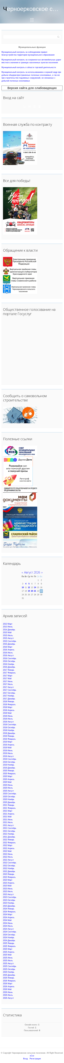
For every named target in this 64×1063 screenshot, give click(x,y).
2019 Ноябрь (8, 765)
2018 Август (8, 722)
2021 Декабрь (9, 837)
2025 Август (8, 963)
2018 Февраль (9, 704)
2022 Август (8, 860)
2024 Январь (8, 909)
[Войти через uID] (24, 106)
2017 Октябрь (9, 693)
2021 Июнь (8, 819)
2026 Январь (8, 978)
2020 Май (7, 782)
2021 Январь (8, 805)
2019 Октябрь (9, 762)
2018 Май (7, 713)
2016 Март (7, 647)
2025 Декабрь (9, 975)
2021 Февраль (9, 808)
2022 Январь (8, 840)
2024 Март (7, 914)
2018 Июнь (8, 716)
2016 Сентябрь (9, 658)
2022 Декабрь (9, 871)
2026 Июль (8, 995)
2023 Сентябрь (9, 897)
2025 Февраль (9, 946)
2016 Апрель (8, 650)
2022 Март (7, 845)
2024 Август (8, 929)
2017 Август (8, 687)
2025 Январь (8, 943)
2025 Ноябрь (8, 972)
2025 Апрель (8, 952)
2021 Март (7, 811)
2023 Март (7, 880)
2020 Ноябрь (8, 799)
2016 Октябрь (9, 661)
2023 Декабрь (9, 906)
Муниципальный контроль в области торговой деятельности (28, 67)
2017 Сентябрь (9, 690)
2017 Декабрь (9, 699)
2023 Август (8, 894)
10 (23, 587)
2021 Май (7, 817)
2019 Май (7, 747)
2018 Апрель (8, 710)
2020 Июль (8, 788)
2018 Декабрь (9, 733)
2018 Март (7, 707)
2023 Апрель (8, 883)
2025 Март (7, 949)
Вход (25, 1059)
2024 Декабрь (9, 940)
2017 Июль (8, 684)
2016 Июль (8, 653)
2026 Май (7, 989)
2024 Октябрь (9, 935)
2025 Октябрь (9, 969)
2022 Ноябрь (8, 868)
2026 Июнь (8, 992)
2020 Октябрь (9, 796)
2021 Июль (8, 822)
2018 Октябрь (9, 727)
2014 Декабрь (9, 630)
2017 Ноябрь (8, 696)
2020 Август (8, 791)
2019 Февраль (9, 739)
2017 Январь (8, 670)
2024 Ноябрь (8, 937)
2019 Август (8, 756)
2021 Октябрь (9, 831)
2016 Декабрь (9, 667)
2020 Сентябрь (9, 793)
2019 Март (7, 742)
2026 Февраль (9, 981)
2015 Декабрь (9, 644)
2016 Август (8, 655)
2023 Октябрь (9, 900)
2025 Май (7, 955)
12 (29, 587)
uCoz (32, 1056)
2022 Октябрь (9, 866)
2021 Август (8, 825)
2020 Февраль (9, 773)
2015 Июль (8, 635)
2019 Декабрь (9, 768)
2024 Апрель (8, 917)
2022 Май (7, 851)
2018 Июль (8, 719)
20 (32, 591)
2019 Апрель (8, 745)
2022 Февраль (9, 842)
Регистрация (35, 1059)
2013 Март (7, 624)
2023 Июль (8, 891)
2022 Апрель (8, 848)
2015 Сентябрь (9, 641)
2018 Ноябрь (8, 730)
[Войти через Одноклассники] (39, 106)
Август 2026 (32, 572)
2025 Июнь (8, 958)
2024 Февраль (9, 912)
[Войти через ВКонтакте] (29, 106)
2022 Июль (8, 857)
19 (29, 591)
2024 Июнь (8, 923)
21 (35, 591)
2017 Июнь (8, 681)
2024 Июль (8, 926)
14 (35, 587)
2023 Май (7, 886)
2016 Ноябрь (8, 664)
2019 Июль (8, 753)
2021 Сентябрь (9, 828)
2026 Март (7, 983)
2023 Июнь (8, 889)
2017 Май (7, 678)
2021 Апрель (8, 814)
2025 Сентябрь (9, 966)
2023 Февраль (9, 877)
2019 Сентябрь (9, 759)
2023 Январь (8, 874)
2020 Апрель (8, 779)
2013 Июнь (8, 627)
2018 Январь (8, 701)
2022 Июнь (8, 854)
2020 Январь (8, 770)
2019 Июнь (8, 750)
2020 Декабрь (9, 802)
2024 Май (7, 920)
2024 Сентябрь (9, 932)
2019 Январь (8, 736)
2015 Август (8, 638)
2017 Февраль (9, 673)
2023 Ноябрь (8, 903)
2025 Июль (8, 960)
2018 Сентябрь (9, 724)
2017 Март (7, 676)
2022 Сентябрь (9, 863)
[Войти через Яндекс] (34, 106)
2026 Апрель (8, 986)
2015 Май (7, 632)
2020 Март (7, 776)
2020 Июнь (8, 785)
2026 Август (8, 998)
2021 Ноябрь (8, 834)
